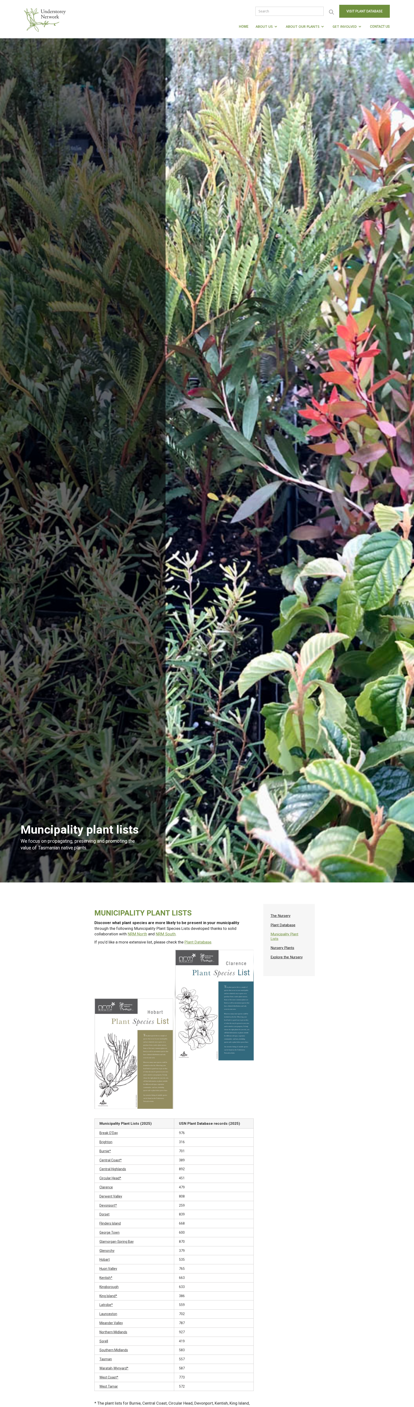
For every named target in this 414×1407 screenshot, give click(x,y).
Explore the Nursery (286, 957)
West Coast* (108, 1377)
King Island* (108, 1296)
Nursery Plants (282, 948)
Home (243, 26)
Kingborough (109, 1287)
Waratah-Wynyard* (113, 1368)
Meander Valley (111, 1323)
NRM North (137, 934)
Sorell (103, 1341)
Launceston (108, 1314)
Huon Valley (108, 1269)
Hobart (104, 1259)
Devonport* (108, 1205)
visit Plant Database (364, 11)
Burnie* (105, 1151)
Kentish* (105, 1278)
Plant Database (197, 942)
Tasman (105, 1359)
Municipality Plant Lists (284, 936)
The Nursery (280, 916)
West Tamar (108, 1386)
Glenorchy (107, 1251)
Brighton (105, 1142)
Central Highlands (112, 1169)
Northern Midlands (113, 1332)
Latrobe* (106, 1305)
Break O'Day (108, 1133)
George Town (109, 1232)
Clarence (106, 1187)
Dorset (104, 1214)
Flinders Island (110, 1223)
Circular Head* (110, 1178)
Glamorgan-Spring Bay (116, 1241)
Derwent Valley (110, 1196)
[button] (267, 26)
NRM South (166, 934)
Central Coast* (110, 1160)
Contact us (380, 26)
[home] (46, 19)
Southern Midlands (113, 1350)
